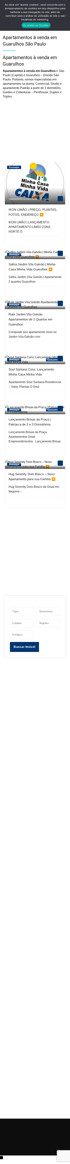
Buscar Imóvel (24, 646)
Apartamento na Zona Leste (23, 409)
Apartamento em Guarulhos (23, 253)
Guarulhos (43, 253)
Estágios (17, 634)
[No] (65, 15)
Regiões (44, 623)
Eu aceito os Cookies (36, 25)
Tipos (15, 611)
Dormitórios (46, 611)
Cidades (17, 623)
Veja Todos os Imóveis (35, 517)
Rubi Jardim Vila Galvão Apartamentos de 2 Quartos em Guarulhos (30, 319)
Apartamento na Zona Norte (23, 199)
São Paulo (44, 199)
